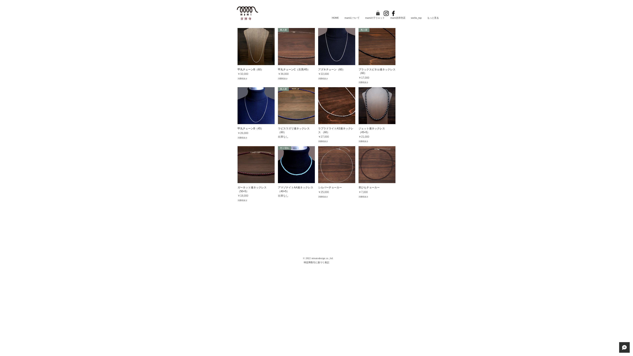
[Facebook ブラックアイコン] (393, 13)
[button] (378, 13)
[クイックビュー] (256, 46)
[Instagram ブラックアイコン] (386, 13)
